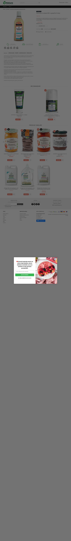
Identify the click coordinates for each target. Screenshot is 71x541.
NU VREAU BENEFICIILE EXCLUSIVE (24, 278)
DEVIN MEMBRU (24, 274)
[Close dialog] (55, 259)
